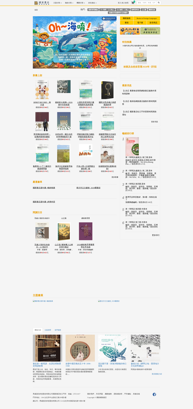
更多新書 (115, 177)
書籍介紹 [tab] (38, 330)
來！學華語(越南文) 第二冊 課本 (138, 171)
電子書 (140, 23)
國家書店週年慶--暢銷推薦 (44, 188)
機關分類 (80, 3)
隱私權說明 (118, 394)
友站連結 (91, 3)
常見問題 (99, 394)
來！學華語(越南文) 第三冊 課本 (138, 157)
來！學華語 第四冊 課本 (135, 184)
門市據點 (127, 394)
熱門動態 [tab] (58, 330)
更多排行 (156, 235)
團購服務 (126, 18)
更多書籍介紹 (157, 374)
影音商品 (153, 23)
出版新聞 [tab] (48, 330)
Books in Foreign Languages (147, 18)
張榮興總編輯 (131, 202)
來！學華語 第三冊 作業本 (136, 222)
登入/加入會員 (123, 3)
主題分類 (57, 3)
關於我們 (90, 394)
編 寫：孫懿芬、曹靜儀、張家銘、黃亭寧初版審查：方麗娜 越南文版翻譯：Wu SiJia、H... (140, 175)
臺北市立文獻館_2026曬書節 (88, 188)
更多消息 (154, 122)
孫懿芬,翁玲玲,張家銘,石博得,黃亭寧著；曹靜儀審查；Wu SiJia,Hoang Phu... (140, 162)
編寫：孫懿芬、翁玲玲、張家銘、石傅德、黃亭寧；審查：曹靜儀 (141, 188)
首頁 (36, 10)
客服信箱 (136, 394)
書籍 (127, 23)
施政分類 (68, 3)
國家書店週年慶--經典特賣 (44, 202)
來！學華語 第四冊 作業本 (136, 209)
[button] (39, 43)
